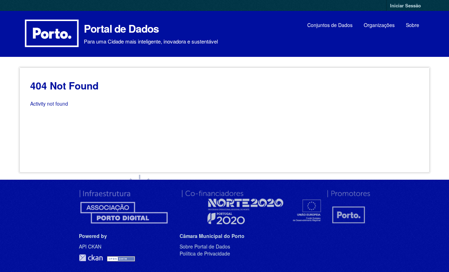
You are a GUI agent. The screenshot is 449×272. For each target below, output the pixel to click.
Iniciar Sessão (405, 5)
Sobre (412, 24)
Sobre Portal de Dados (205, 246)
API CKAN (90, 246)
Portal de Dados (121, 28)
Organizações (379, 24)
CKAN (91, 257)
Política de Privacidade (205, 253)
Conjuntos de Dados (330, 24)
